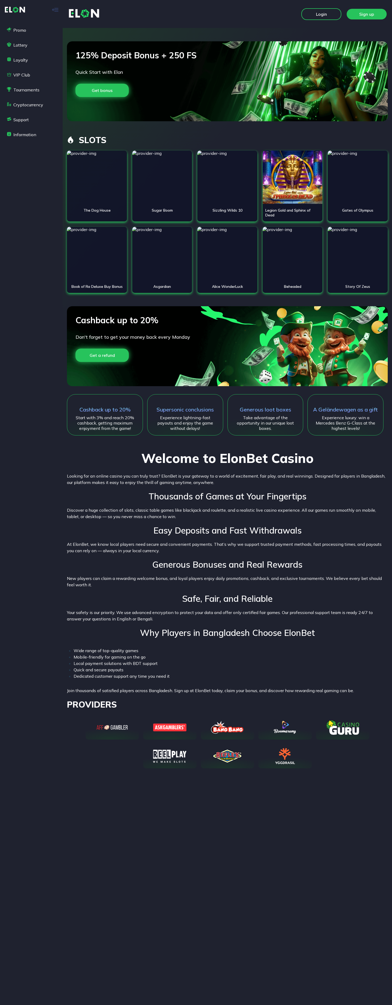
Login (321, 14)
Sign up (366, 14)
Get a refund (102, 355)
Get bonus (102, 90)
